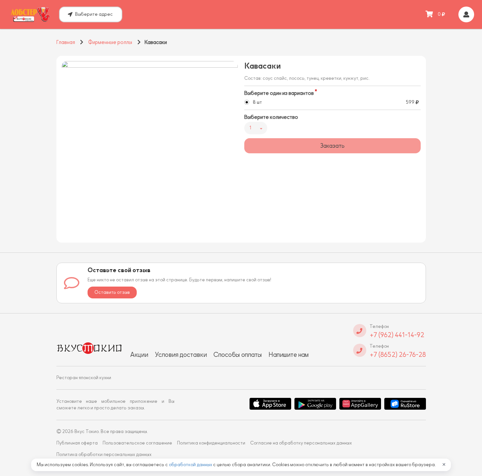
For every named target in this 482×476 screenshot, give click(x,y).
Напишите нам (289, 354)
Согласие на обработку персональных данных (301, 443)
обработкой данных (191, 464)
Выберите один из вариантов (279, 93)
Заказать (332, 145)
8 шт (257, 102)
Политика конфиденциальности (211, 443)
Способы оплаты (237, 354)
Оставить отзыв (112, 292)
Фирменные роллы (110, 42)
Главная (65, 42)
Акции (139, 354)
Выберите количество (271, 117)
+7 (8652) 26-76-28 (398, 354)
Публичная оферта (77, 443)
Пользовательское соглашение (137, 443)
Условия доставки (181, 354)
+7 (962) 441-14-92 (397, 334)
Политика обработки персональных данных (103, 454)
